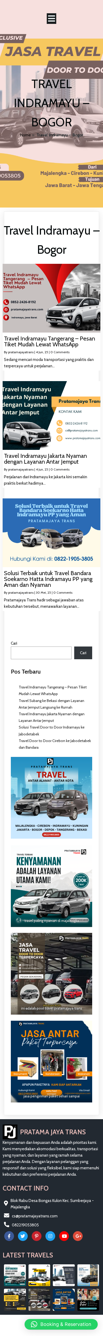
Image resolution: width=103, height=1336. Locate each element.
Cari (14, 643)
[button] (61, 1324)
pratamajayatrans (21, 352)
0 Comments (59, 352)
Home (25, 134)
